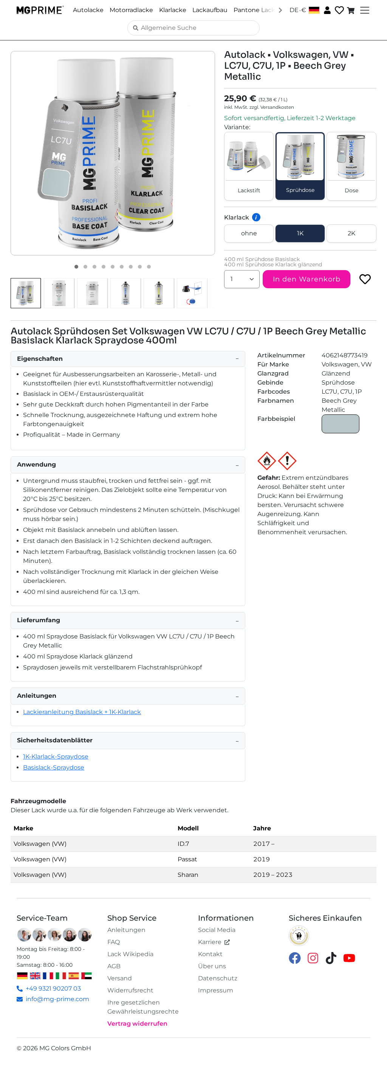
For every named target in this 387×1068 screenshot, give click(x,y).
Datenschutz (217, 978)
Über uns (212, 966)
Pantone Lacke (256, 10)
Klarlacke (172, 10)
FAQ (113, 942)
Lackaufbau (210, 10)
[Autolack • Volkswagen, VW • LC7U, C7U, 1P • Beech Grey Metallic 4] (103, 266)
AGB (114, 966)
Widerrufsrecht (130, 990)
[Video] (148, 266)
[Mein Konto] (326, 9)
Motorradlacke (131, 10)
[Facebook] (295, 957)
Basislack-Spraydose (53, 767)
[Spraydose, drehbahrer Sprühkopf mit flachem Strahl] (192, 293)
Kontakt (210, 954)
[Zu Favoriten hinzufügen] (365, 279)
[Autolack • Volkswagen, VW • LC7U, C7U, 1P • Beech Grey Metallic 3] (94, 266)
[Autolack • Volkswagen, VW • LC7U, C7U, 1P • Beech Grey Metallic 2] (85, 266)
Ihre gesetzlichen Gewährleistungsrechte (143, 1007)
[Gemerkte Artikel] (338, 10)
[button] (113, 153)
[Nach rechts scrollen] (280, 10)
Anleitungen (126, 930)
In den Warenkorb (307, 279)
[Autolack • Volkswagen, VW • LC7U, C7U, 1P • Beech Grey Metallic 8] (139, 266)
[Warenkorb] (351, 10)
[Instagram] (313, 957)
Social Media (216, 930)
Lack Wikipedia (130, 954)
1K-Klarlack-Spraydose (55, 756)
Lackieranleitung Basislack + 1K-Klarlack (82, 712)
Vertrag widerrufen (137, 1023)
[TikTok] (331, 957)
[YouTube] (349, 957)
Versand (119, 978)
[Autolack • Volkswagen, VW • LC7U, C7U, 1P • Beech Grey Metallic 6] (121, 266)
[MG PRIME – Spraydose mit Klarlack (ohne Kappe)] (159, 293)
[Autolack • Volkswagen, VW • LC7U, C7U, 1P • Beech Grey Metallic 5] (112, 266)
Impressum (215, 990)
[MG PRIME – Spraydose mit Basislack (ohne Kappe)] (125, 293)
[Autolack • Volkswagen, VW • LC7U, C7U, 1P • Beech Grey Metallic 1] (76, 266)
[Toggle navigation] (364, 10)
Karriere (209, 942)
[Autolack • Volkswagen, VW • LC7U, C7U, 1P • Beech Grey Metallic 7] (130, 266)
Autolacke (88, 10)
